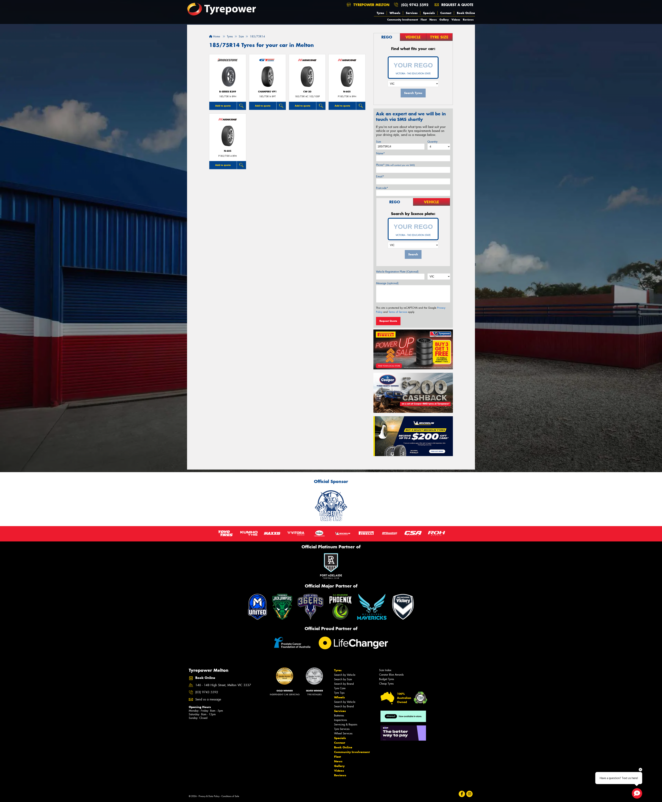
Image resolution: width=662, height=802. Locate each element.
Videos (456, 19)
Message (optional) (387, 283)
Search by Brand (344, 684)
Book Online (466, 13)
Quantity (432, 141)
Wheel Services (343, 733)
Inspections (340, 720)
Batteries (339, 715)
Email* (380, 176)
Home (216, 36)
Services (412, 13)
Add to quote (223, 105)
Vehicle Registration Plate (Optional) (397, 271)
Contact (445, 13)
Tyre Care (339, 688)
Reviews (468, 19)
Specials (429, 13)
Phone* (395, 165)
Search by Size (343, 679)
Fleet (424, 19)
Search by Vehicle (344, 675)
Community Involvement (402, 19)
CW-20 (307, 91)
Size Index (385, 670)
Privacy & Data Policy (209, 796)
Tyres (380, 13)
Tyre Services (341, 729)
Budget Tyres (386, 679)
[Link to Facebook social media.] (462, 794)
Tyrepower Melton (370, 5)
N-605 (347, 91)
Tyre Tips (339, 693)
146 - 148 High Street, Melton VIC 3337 (223, 685)
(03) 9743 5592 (414, 5)
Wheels (395, 13)
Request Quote (388, 320)
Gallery (444, 19)
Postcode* (382, 188)
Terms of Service (398, 312)
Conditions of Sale (230, 796)
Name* (380, 153)
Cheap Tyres (386, 683)
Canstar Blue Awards (391, 674)
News (433, 19)
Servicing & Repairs (345, 724)
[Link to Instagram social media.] (469, 794)
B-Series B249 (227, 91)
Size (378, 141)
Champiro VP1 (267, 91)
